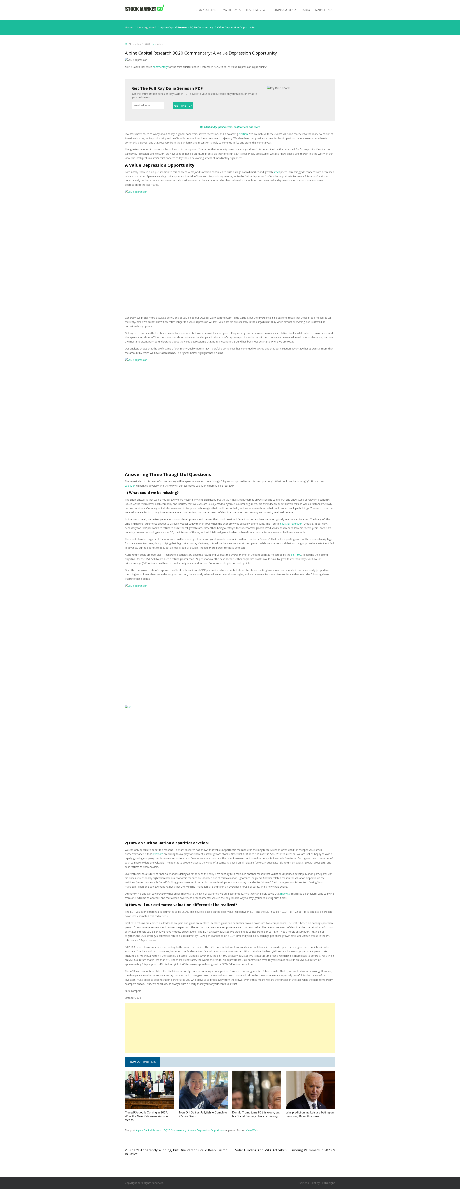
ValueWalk (252, 1130)
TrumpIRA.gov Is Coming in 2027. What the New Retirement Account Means (147, 1116)
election (243, 134)
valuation (130, 485)
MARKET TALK (323, 9)
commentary (160, 67)
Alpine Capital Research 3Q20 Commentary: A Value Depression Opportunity (180, 1130)
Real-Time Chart (257, 9)
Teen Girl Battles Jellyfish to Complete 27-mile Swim (203, 1114)
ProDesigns (328, 1183)
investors (158, 854)
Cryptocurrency (284, 9)
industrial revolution (291, 523)
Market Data (232, 9)
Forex (306, 9)
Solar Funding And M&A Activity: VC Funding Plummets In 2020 (283, 1150)
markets (285, 893)
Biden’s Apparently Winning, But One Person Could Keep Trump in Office (176, 1152)
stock (276, 172)
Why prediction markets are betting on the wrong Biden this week (310, 1114)
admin (160, 44)
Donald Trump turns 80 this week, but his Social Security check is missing (255, 1114)
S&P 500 (296, 554)
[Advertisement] (230, 1028)
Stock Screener (206, 9)
